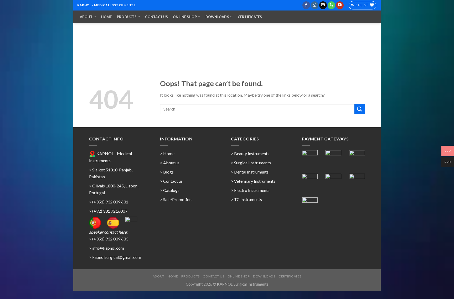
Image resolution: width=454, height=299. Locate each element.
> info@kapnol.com (106, 247)
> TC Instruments (246, 199)
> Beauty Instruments (250, 153)
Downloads (217, 17)
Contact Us (156, 17)
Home (106, 17)
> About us (169, 162)
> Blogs (167, 171)
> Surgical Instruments (251, 162)
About (86, 17)
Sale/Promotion (177, 199)
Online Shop (185, 17)
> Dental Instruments (250, 171)
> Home (167, 153)
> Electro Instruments (250, 190)
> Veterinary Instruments (253, 181)
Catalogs (171, 190)
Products (127, 17)
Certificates (250, 17)
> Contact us (171, 181)
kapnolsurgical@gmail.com (116, 257)
